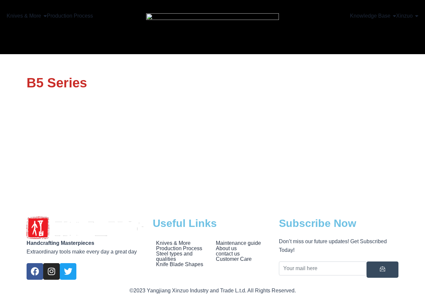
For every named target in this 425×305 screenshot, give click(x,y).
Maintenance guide (238, 243)
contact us (228, 253)
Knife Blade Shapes (179, 264)
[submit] (382, 269)
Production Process (179, 248)
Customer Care (234, 259)
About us (226, 248)
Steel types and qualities (174, 256)
